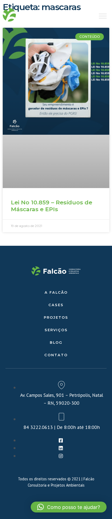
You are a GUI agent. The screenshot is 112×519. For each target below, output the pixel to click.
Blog (56, 342)
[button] (102, 16)
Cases (56, 305)
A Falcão (56, 292)
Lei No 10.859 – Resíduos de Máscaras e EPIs (51, 206)
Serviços (56, 330)
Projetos (56, 317)
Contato (56, 355)
